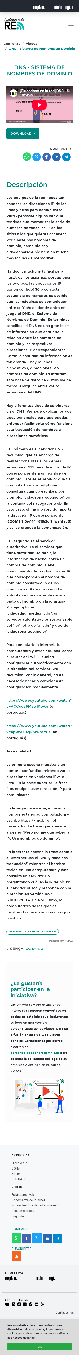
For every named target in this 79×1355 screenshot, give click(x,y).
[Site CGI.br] (69, 7)
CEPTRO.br (19, 1179)
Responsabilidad (23, 1211)
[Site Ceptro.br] (12, 1280)
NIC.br (16, 1174)
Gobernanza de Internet (28, 1200)
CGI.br (16, 1168)
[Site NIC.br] (58, 7)
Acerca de (21, 1155)
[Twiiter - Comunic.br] (14, 1304)
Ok (40, 1346)
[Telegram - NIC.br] (31, 1304)
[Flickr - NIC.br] (25, 1304)
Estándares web (23, 1195)
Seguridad (18, 1216)
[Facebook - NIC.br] (19, 1304)
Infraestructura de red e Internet (32, 931)
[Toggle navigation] (71, 24)
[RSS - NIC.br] (43, 1304)
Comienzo (11, 44)
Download (22, 133)
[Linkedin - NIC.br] (37, 1304)
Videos (31, 44)
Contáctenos (65, 1312)
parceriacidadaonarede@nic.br (35, 1053)
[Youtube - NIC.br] (8, 1304)
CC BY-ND (34, 949)
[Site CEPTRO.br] (43, 7)
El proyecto (20, 1163)
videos (18, 1187)
